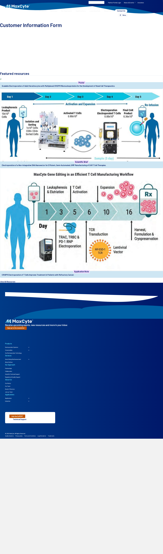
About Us (107, 11)
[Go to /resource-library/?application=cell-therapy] (81, 141)
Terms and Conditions (30, 436)
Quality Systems (9, 436)
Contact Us (121, 11)
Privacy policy (18, 436)
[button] (135, 2)
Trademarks (51, 436)
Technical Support (19, 419)
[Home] (1, 19)
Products (42, 11)
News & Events (129, 3)
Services (53, 11)
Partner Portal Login (114, 3)
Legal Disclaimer (42, 436)
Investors (141, 3)
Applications (81, 11)
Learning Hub (94, 11)
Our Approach (66, 11)
